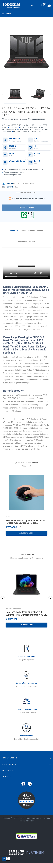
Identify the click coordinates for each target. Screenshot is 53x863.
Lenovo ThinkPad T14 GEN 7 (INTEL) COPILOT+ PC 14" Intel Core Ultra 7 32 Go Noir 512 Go (26, 614)
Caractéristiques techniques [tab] (32, 230)
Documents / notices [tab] (26, 242)
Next (50, 94)
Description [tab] (13, 230)
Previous (2, 94)
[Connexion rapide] (49, 6)
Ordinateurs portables (13, 609)
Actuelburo (30, 821)
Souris (8, 517)
